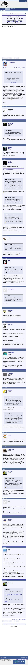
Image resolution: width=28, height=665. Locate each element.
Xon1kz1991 (10, 373)
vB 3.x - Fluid (3, 657)
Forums (7, 8)
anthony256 (10, 109)
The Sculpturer (11, 123)
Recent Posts (3, 10)
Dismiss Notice (25, 17)
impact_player (11, 288)
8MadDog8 (10, 324)
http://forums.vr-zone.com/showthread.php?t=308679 (14, 67)
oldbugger (10, 519)
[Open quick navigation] (25, 13)
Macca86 (10, 390)
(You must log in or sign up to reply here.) (19, 619)
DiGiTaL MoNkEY (10, 162)
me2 (9, 501)
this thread (18, 23)
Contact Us (23, 657)
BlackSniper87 (11, 449)
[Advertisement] (14, 42)
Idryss (9, 435)
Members (13, 8)
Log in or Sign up (23, 1)
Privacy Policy (25, 659)
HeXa (9, 237)
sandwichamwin (11, 353)
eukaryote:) (10, 310)
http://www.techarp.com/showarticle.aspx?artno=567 (14, 508)
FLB (9, 260)
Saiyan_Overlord (11, 63)
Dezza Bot (10, 471)
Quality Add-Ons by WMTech (6, 660)
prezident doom (10, 148)
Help (26, 657)
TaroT (9, 549)
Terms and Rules (19, 659)
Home (3, 8)
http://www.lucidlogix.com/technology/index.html (13, 512)
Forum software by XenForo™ (5, 659)
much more (19, 21)
